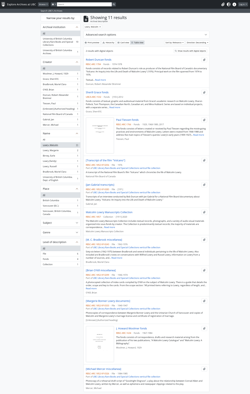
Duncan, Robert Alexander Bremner (60, 97)
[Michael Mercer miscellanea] (103, 369)
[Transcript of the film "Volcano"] (105, 160)
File (60, 254)
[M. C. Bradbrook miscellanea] (104, 239)
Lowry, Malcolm (60, 146)
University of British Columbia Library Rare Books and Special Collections (60, 41)
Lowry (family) (60, 162)
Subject (47, 222)
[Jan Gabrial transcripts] (100, 184)
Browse (42, 4)
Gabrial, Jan (60, 120)
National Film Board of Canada (60, 115)
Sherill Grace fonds (97, 92)
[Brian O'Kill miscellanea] (101, 270)
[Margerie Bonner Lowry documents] (108, 301)
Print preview (93, 42)
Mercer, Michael (60, 125)
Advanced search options (101, 34)
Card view (124, 42)
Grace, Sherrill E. (60, 80)
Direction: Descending (197, 42)
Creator (47, 62)
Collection (60, 265)
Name (46, 133)
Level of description (54, 242)
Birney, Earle (60, 156)
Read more (100, 79)
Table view (138, 42)
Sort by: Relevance (173, 42)
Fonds (60, 260)
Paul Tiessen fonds (127, 119)
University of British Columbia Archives (60, 52)
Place (46, 188)
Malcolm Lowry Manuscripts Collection (109, 212)
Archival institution (54, 27)
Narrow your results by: (60, 18)
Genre (46, 232)
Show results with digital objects (191, 51)
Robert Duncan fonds (98, 59)
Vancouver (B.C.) (60, 206)
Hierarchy (109, 42)
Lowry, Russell (60, 167)
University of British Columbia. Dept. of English (60, 179)
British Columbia (60, 201)
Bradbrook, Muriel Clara (60, 85)
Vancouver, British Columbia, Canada (60, 213)
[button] (223, 4)
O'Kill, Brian (60, 90)
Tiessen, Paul (60, 104)
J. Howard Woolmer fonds (131, 328)
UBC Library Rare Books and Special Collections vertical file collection (126, 168)
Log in (242, 4)
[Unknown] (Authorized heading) (60, 109)
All (44, 33)
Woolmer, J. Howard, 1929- (60, 74)
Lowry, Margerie (60, 151)
